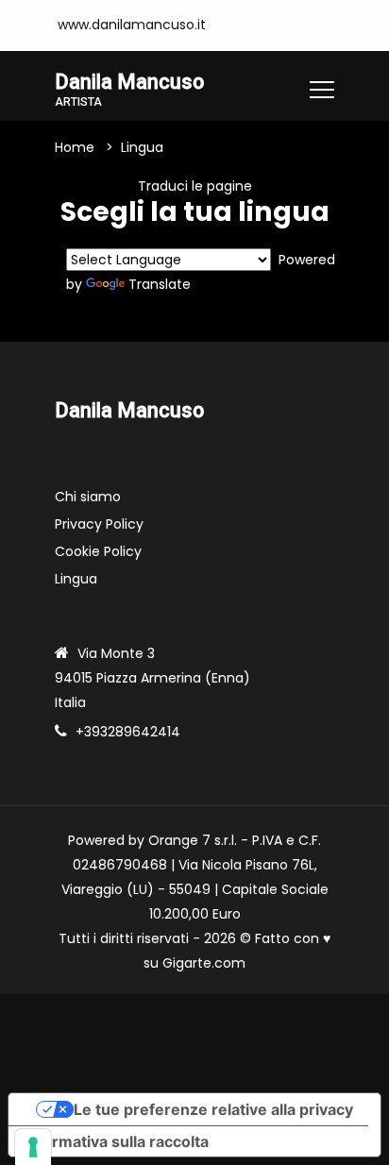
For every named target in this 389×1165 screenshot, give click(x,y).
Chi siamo (88, 496)
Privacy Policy (99, 524)
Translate (159, 284)
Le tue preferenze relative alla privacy (213, 1109)
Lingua (76, 578)
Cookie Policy (98, 551)
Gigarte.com (203, 963)
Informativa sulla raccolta (116, 1141)
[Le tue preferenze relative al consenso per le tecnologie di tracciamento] (33, 1147)
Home (74, 147)
